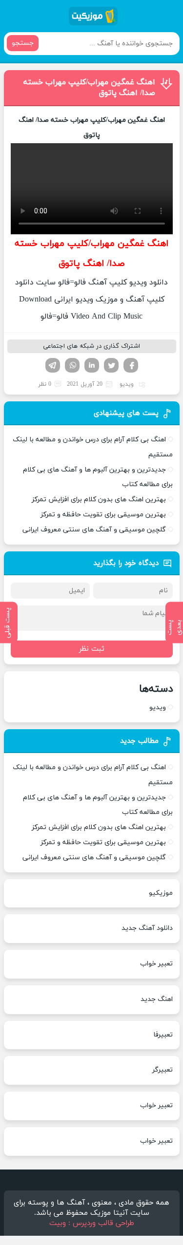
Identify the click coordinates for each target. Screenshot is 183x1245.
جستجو (23, 43)
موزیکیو (161, 893)
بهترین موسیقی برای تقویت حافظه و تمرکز (103, 514)
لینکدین (91, 365)
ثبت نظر (91, 649)
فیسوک (130, 365)
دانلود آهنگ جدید (147, 928)
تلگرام (52, 365)
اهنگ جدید (157, 999)
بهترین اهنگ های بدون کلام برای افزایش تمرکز (99, 499)
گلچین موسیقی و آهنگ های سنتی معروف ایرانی (94, 529)
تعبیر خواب (156, 963)
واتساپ (72, 365)
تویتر (111, 365)
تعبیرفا (163, 1034)
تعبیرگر (162, 1070)
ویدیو (127, 384)
